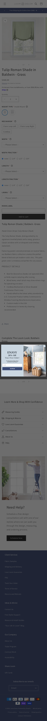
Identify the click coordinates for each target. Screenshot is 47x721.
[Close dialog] (44, 346)
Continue (12, 368)
